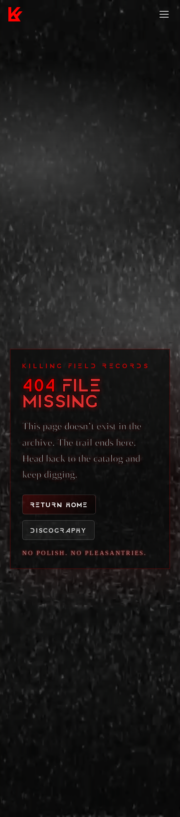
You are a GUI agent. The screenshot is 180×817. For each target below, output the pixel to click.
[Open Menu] (164, 14)
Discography (58, 530)
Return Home (59, 504)
